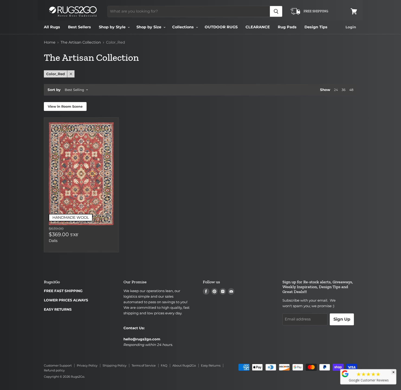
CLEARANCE (258, 27)
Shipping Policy (114, 365)
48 (351, 90)
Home (49, 42)
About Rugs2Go (184, 365)
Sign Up (341, 319)
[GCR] (345, 374)
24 (336, 90)
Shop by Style (113, 27)
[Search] (276, 11)
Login (351, 27)
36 (344, 90)
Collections (183, 27)
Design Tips (315, 27)
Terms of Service (144, 365)
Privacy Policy (87, 365)
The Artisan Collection (81, 42)
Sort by (54, 90)
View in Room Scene (65, 106)
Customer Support (58, 365)
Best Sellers (79, 27)
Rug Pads (287, 27)
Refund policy (54, 370)
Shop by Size (149, 27)
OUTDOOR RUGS (221, 27)
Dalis (53, 241)
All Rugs (52, 27)
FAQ (164, 365)
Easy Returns (210, 365)
